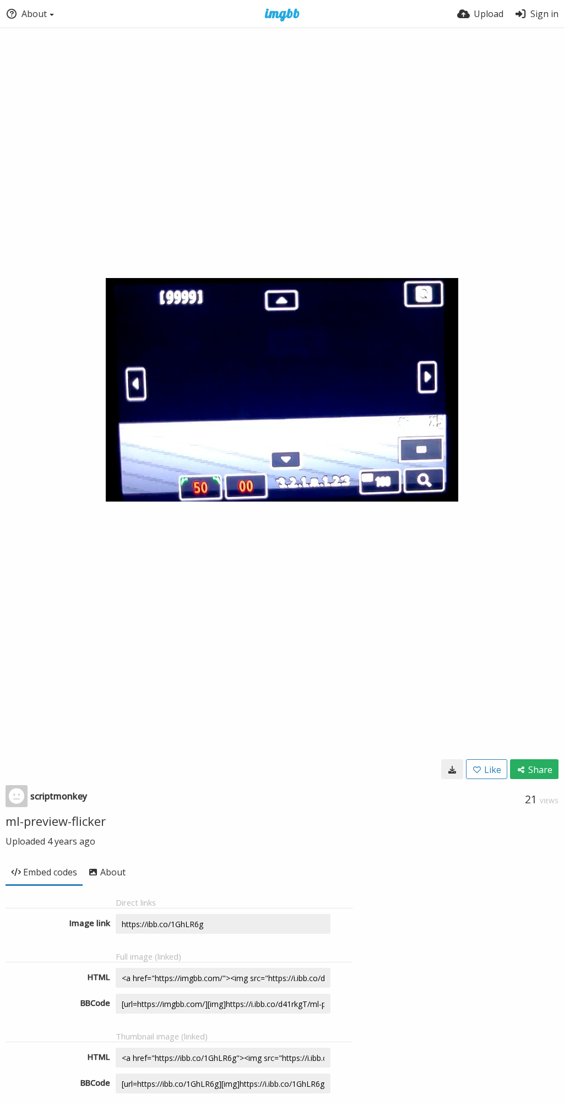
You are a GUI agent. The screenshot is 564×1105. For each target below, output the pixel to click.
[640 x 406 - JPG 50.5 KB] (452, 769)
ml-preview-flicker (56, 821)
